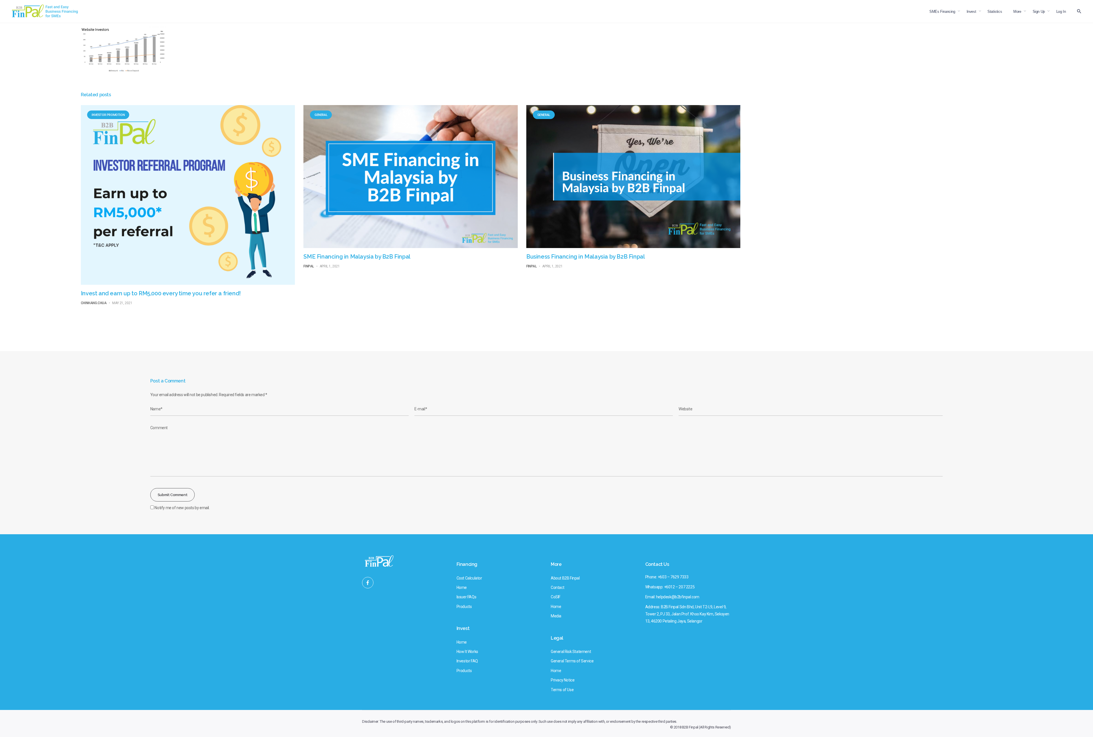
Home (462, 587)
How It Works (467, 651)
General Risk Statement (571, 651)
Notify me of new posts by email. (182, 507)
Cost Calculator (469, 578)
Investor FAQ (467, 661)
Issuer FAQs (466, 597)
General (321, 115)
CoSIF (555, 597)
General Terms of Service (572, 661)
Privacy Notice (562, 680)
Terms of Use (562, 689)
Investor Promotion (108, 115)
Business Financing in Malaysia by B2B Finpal (585, 256)
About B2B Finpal (565, 578)
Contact (557, 587)
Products (464, 606)
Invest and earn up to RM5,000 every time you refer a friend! (161, 293)
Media (556, 616)
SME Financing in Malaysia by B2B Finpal (356, 256)
